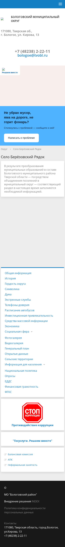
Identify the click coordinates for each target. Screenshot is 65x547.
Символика (12, 289)
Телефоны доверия (17, 305)
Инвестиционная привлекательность (29, 315)
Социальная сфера (17, 331)
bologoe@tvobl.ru (33, 55)
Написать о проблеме (21, 137)
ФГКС (8, 392)
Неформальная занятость (22, 464)
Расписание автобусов (19, 310)
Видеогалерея (14, 343)
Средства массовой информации (26, 321)
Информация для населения (23, 364)
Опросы (10, 376)
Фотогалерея (13, 338)
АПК (10, 459)
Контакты (10, 523)
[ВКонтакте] (6, 540)
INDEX (35, 501)
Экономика (12, 326)
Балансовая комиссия (20, 454)
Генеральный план (17, 348)
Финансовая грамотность (21, 386)
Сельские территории (19, 359)
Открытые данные (16, 354)
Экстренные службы (18, 299)
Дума (8, 294)
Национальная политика (21, 371)
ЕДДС (8, 381)
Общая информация (18, 273)
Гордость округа (15, 284)
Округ (4, 149)
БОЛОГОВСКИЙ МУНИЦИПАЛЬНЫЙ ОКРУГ (35, 19)
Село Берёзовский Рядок (27, 149)
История (10, 278)
